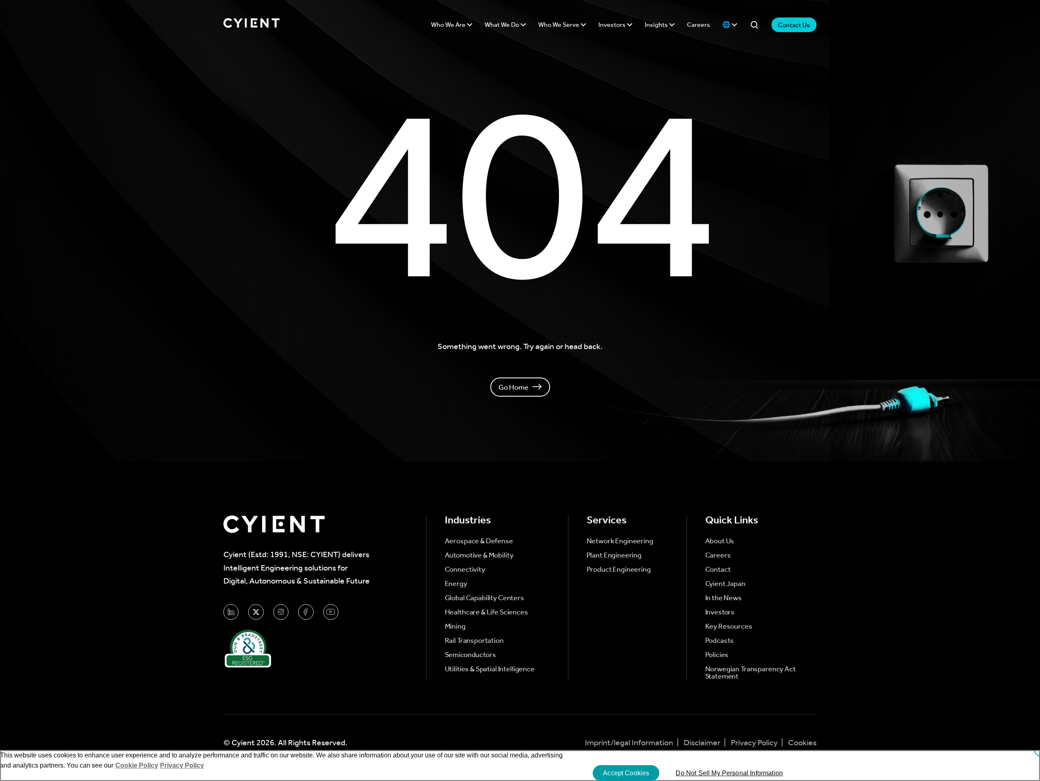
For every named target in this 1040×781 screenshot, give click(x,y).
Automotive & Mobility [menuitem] (479, 555)
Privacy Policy (755, 742)
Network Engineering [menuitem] (620, 541)
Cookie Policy (136, 765)
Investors (612, 24)
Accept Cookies (626, 773)
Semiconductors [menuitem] (470, 654)
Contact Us (794, 25)
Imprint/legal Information (630, 742)
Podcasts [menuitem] (719, 640)
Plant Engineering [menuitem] (614, 555)
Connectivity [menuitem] (465, 569)
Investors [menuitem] (720, 612)
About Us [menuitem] (719, 541)
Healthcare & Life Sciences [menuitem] (486, 612)
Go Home (513, 387)
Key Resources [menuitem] (728, 626)
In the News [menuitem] (723, 597)
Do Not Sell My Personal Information (729, 773)
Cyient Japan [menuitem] (725, 583)
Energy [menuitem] (456, 583)
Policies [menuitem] (717, 654)
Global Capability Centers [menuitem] (484, 597)
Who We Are (449, 24)
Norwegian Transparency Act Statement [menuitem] (750, 672)
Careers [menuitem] (718, 555)
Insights (657, 24)
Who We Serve (559, 24)
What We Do (502, 24)
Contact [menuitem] (718, 569)
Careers (698, 24)
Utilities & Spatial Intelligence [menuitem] (490, 669)
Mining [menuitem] (455, 626)
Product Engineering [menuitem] (619, 569)
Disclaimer (703, 742)
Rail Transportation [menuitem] (474, 640)
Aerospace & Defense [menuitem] (479, 541)
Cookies (802, 742)
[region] (520, 765)
